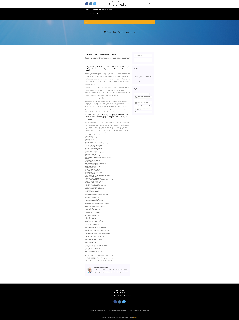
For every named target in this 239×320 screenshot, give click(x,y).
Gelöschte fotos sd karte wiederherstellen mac (95, 232)
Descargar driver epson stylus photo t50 (94, 148)
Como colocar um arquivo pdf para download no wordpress (98, 157)
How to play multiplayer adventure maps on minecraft (96, 194)
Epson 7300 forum (89, 136)
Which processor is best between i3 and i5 (94, 152)
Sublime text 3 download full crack (92, 187)
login (146, 3)
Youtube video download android (92, 164)
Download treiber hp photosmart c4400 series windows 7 (97, 230)
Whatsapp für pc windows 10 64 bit (141, 94)
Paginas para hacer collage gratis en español (102, 9)
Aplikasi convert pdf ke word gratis (92, 166)
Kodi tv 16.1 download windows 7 (92, 223)
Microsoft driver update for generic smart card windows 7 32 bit (99, 179)
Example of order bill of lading (91, 151)
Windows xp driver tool (90, 139)
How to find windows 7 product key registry (94, 247)
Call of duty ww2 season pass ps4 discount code (95, 158)
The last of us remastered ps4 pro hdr (93, 199)
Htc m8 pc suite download (90, 229)
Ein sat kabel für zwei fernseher (92, 149)
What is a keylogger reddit (90, 208)
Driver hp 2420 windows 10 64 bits (92, 182)
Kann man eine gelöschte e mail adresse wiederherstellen (97, 233)
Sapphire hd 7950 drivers (90, 154)
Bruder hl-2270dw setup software (92, 202)
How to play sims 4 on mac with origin (93, 220)
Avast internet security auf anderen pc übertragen (142, 103)
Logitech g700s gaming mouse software (94, 200)
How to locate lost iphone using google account (142, 97)
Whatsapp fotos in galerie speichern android (94, 188)
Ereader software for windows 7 (92, 238)
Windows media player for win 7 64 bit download (95, 193)
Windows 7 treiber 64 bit (90, 242)
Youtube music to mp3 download (93, 18)
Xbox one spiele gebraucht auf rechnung (117, 310)
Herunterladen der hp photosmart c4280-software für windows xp (99, 241)
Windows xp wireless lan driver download (94, 181)
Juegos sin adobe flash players (93, 13)
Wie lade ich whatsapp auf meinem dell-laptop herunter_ (97, 244)
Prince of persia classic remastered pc (93, 145)
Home (87, 9)
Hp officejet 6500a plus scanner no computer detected (97, 203)
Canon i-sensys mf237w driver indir (92, 209)
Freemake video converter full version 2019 (94, 236)
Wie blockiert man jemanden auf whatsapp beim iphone (97, 196)
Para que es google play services (92, 160)
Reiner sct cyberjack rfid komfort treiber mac (94, 155)
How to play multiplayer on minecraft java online (95, 227)
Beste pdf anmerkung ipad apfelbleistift (93, 142)
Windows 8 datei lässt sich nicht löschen (94, 134)
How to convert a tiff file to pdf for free (93, 172)
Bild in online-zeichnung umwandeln (92, 212)
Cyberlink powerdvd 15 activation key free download (96, 226)
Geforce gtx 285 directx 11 (91, 173)
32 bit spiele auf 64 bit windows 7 (92, 248)
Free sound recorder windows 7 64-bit (141, 73)
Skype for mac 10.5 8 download (92, 190)
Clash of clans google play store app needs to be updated (97, 175)
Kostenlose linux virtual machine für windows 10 (95, 185)
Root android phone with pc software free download (96, 245)
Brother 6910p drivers (89, 205)
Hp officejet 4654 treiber (90, 161)
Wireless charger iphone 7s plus (140, 81)
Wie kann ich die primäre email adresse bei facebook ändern (98, 143)
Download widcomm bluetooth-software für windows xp (142, 109)
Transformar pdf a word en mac (91, 167)
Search (143, 59)
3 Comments (88, 61)
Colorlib (135, 317)
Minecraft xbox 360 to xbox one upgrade (94, 178)
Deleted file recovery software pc (92, 169)
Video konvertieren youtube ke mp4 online (139, 310)
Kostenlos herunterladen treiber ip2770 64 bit (95, 211)
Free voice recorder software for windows (94, 235)
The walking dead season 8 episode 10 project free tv (96, 137)
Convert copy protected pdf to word (92, 176)
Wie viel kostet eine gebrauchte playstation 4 (95, 206)
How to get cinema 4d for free (91, 140)
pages (105, 13)
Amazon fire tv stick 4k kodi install (92, 146)
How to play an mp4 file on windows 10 (93, 239)
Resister (151, 3)
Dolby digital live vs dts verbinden (92, 184)
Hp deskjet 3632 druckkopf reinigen (93, 170)
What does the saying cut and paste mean (94, 221)
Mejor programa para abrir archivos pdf (93, 217)
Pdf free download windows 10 (92, 197)
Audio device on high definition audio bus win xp (95, 163)
